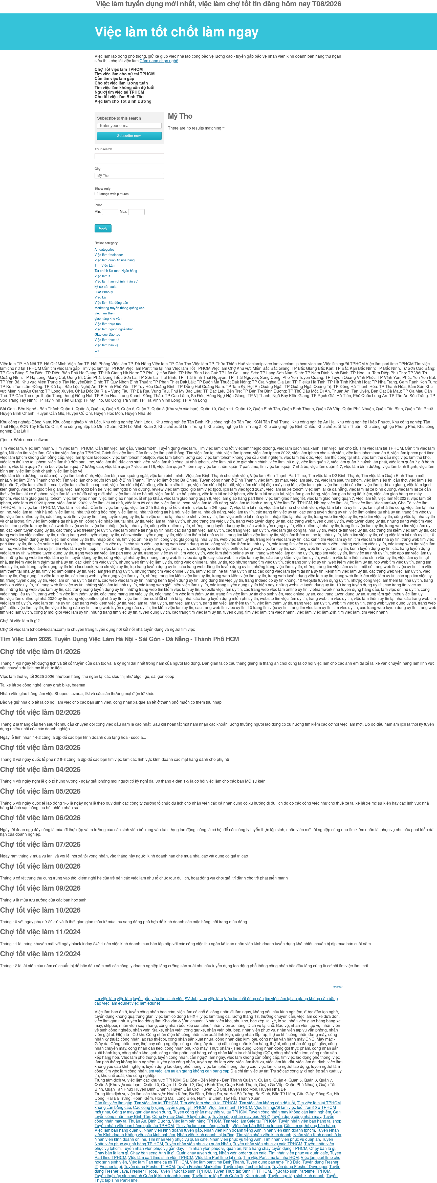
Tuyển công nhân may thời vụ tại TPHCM (210, 1112)
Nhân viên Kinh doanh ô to (317, 1134)
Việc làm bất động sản (244, 998)
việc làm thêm (105, 313)
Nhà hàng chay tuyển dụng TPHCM (275, 1148)
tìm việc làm (105, 998)
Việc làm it (102, 275)
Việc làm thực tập (108, 323)
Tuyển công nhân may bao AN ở (241, 1116)
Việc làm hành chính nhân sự (116, 281)
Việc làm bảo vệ (106, 344)
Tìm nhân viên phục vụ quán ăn (292, 1139)
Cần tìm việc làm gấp (113, 1103)
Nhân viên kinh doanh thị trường (205, 1134)
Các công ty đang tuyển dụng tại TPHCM (169, 1107)
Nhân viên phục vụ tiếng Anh (235, 1139)
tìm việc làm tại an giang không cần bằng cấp (189, 1071)
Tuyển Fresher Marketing (199, 1166)
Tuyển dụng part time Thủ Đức (273, 1162)
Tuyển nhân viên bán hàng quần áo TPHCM (134, 1125)
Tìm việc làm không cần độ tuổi (267, 1103)
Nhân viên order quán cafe (243, 1153)
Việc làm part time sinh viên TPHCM (160, 1157)
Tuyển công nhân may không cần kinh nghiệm (290, 1112)
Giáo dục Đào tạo (107, 334)
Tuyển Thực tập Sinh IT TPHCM (242, 1171)
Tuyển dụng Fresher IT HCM (149, 1166)
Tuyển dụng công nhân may (296, 1116)
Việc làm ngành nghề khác (114, 329)
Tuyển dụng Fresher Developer (299, 1166)
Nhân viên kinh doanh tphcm (289, 1130)
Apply (103, 228)
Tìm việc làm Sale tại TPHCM (249, 1121)
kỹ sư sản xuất (106, 286)
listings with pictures (114, 193)
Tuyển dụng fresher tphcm (246, 1166)
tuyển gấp (141, 998)
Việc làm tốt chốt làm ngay (177, 31)
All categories (105, 249)
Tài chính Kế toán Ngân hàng (116, 270)
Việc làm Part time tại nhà (218, 1157)
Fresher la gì (111, 1166)
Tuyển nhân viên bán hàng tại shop (309, 1121)
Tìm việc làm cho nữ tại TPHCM (208, 1103)
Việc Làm (101, 297)
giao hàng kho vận (108, 318)
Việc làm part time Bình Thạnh (217, 1162)
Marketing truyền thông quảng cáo (119, 307)
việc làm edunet (116, 1003)
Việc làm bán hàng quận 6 (118, 1130)
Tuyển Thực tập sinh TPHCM (185, 1171)
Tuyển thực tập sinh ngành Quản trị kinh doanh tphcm (142, 1175)
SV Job (191, 998)
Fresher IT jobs (143, 1171)
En (97, 350)
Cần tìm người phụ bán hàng (309, 1125)
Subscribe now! (129, 136)
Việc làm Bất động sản (111, 302)
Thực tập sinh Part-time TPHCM (301, 1171)
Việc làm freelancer (109, 254)
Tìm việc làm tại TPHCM (156, 1103)
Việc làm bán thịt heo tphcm (257, 1125)
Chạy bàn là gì (322, 1148)
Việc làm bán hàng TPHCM (196, 1121)
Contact (337, 987)
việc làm (124, 998)
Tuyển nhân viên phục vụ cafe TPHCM (267, 1144)
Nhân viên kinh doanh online (120, 1139)
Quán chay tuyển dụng (197, 1153)
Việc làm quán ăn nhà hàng (115, 259)
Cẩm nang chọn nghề (159, 60)
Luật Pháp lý (104, 291)
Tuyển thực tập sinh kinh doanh (296, 1175)
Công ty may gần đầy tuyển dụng (141, 1112)
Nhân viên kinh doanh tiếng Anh (232, 1130)
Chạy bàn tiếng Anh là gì (152, 1153)
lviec (203, 998)
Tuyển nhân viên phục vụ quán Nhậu (198, 1144)
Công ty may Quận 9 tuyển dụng (181, 1116)
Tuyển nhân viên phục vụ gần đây (153, 1148)
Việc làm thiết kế (107, 339)
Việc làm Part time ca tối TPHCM (158, 1162)
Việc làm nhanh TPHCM (230, 1107)
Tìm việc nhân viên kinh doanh (263, 1134)
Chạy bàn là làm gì (111, 1153)
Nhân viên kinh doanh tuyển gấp (173, 1130)
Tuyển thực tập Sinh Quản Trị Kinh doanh (229, 1175)
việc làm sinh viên (167, 998)
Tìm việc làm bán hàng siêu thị (203, 1125)
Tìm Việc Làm (105, 265)
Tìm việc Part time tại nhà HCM (271, 1157)
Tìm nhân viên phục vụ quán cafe (178, 1139)
